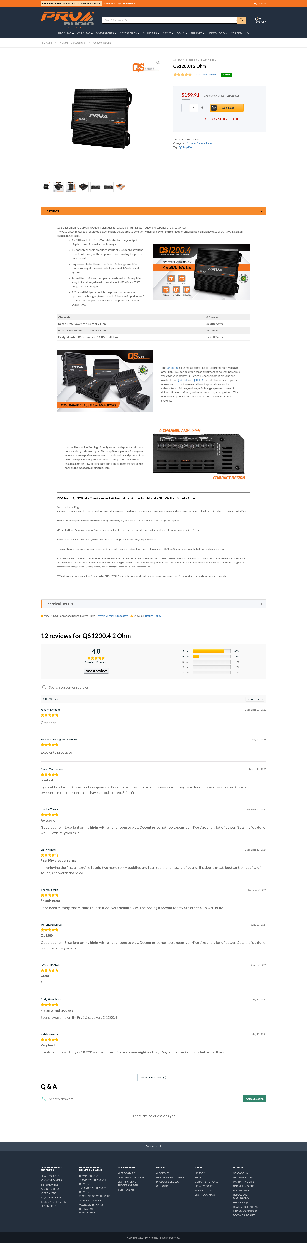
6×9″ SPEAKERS (50, 1189)
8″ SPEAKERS (48, 1193)
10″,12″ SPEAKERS (51, 1197)
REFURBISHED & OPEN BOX (172, 1177)
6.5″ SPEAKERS (49, 1184)
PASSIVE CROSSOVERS (131, 1177)
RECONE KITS (48, 1206)
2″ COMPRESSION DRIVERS (95, 1196)
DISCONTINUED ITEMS (245, 1206)
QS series (172, 367)
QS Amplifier (186, 147)
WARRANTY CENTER (244, 1181)
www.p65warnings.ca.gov (113, 615)
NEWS (198, 1177)
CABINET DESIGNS (243, 1186)
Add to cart (229, 107)
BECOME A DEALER (244, 1215)
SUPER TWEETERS (90, 1200)
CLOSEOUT (162, 1173)
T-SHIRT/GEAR (126, 1189)
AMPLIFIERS (150, 33)
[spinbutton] (193, 108)
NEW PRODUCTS (50, 1176)
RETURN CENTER (243, 1177)
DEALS (181, 33)
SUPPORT (196, 33)
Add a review (96, 671)
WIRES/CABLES (126, 1173)
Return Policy (153, 615)
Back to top (152, 1146)
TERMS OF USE (203, 1190)
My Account (260, 3)
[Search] (241, 20)
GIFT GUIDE (162, 1186)
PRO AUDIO (64, 33)
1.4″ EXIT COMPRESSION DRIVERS (93, 1190)
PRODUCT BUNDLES (167, 1181)
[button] (202, 108)
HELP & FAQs (240, 1202)
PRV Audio (151, 1237)
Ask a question (255, 1098)
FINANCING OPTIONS (245, 1211)
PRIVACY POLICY (204, 1186)
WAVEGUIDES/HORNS (91, 1204)
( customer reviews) (206, 74)
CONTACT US (240, 1173)
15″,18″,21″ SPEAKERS (53, 1201)
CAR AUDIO (83, 33)
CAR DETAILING (240, 33)
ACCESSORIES (128, 33)
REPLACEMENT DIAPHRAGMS (88, 1210)
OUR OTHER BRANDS (207, 1181)
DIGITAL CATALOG (205, 1194)
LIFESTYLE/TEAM (218, 33)
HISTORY (200, 1173)
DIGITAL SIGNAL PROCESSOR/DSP (128, 1183)
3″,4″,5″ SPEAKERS (51, 1180)
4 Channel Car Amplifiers (198, 143)
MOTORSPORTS (105, 33)
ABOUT (167, 33)
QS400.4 (181, 380)
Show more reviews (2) (153, 1077)
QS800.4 (198, 380)
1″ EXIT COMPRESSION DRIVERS (92, 1182)
